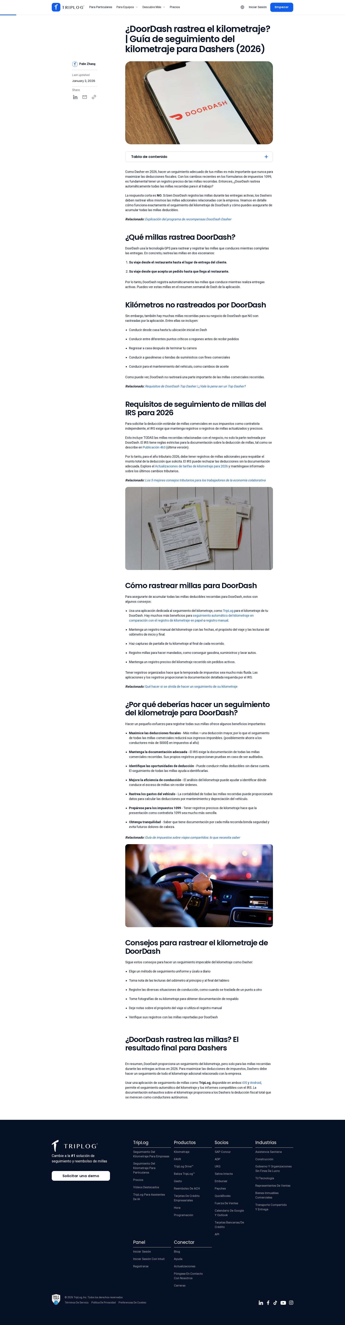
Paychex (220, 1188)
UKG (217, 1166)
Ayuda (178, 1259)
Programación (183, 1215)
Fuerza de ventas (226, 1203)
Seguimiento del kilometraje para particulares (144, 1168)
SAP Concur (223, 1152)
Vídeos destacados (146, 1187)
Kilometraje (181, 1152)
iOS (244, 1083)
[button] (127, 7)
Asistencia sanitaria (268, 1152)
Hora (177, 1207)
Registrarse (140, 1266)
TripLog (227, 611)
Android (255, 1083)
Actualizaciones (184, 1266)
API (217, 1234)
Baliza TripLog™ (184, 1174)
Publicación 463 (154, 447)
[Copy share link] (94, 97)
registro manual (217, 620)
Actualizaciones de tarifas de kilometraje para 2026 (191, 466)
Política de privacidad (103, 1302)
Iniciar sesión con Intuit (149, 1259)
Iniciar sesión (142, 1251)
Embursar (221, 1181)
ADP (217, 1159)
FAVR (177, 1159)
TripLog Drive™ (183, 1166)
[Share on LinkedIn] (75, 97)
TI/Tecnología (264, 1178)
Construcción (264, 1159)
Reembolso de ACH (187, 1188)
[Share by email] (84, 97)
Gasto (178, 1181)
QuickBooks (223, 1196)
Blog (177, 1251)
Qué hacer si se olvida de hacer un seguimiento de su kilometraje (191, 686)
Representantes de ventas (272, 1185)
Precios (138, 1180)
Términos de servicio (77, 1302)
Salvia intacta (224, 1174)
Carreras (179, 1285)
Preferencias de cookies (132, 1302)
